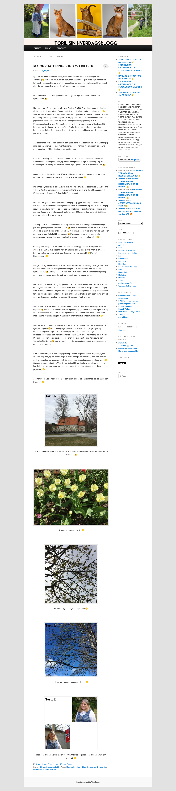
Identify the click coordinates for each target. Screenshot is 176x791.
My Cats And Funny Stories (129, 311)
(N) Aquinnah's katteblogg (128, 295)
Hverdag (100, 767)
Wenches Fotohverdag (127, 286)
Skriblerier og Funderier (128, 283)
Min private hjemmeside (128, 351)
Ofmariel (121, 277)
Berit (120, 247)
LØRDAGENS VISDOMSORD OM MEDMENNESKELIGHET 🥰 (130, 173)
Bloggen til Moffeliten (127, 250)
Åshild (121, 245)
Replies (53, 769)
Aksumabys (123, 298)
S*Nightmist (123, 314)
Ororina (121, 330)
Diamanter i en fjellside (127, 253)
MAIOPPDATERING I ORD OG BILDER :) (65, 66)
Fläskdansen (123, 258)
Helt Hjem (122, 264)
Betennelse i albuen (74, 767)
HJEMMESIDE (60, 48)
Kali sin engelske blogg (127, 266)
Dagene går (91, 767)
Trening (46, 769)
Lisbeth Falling (124, 309)
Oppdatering (37, 769)
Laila (120, 269)
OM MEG (37, 48)
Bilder (84, 767)
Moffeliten (122, 275)
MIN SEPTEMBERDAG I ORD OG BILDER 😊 (129, 203)
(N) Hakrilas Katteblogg (127, 348)
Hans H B (122, 261)
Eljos (120, 256)
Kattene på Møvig (125, 306)
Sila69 (120, 280)
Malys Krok (122, 272)
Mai (105, 767)
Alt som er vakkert (125, 242)
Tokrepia (121, 178)
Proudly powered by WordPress (88, 782)
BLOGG (48, 48)
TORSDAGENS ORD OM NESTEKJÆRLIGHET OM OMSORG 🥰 (130, 211)
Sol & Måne (123, 317)
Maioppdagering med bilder (50, 767)
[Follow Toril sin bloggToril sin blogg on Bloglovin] (129, 161)
